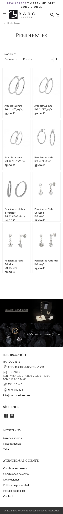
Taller (6, 449)
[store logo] (22, 14)
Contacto (9, 496)
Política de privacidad (16, 485)
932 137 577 (15, 384)
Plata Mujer (14, 23)
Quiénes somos (12, 438)
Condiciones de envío (16, 474)
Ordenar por (12, 59)
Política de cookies (14, 490)
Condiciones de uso (15, 468)
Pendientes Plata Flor (46, 260)
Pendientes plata (43, 157)
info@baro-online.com (16, 395)
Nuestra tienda (12, 443)
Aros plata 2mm (13, 106)
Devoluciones (11, 479)
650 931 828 (15, 389)
